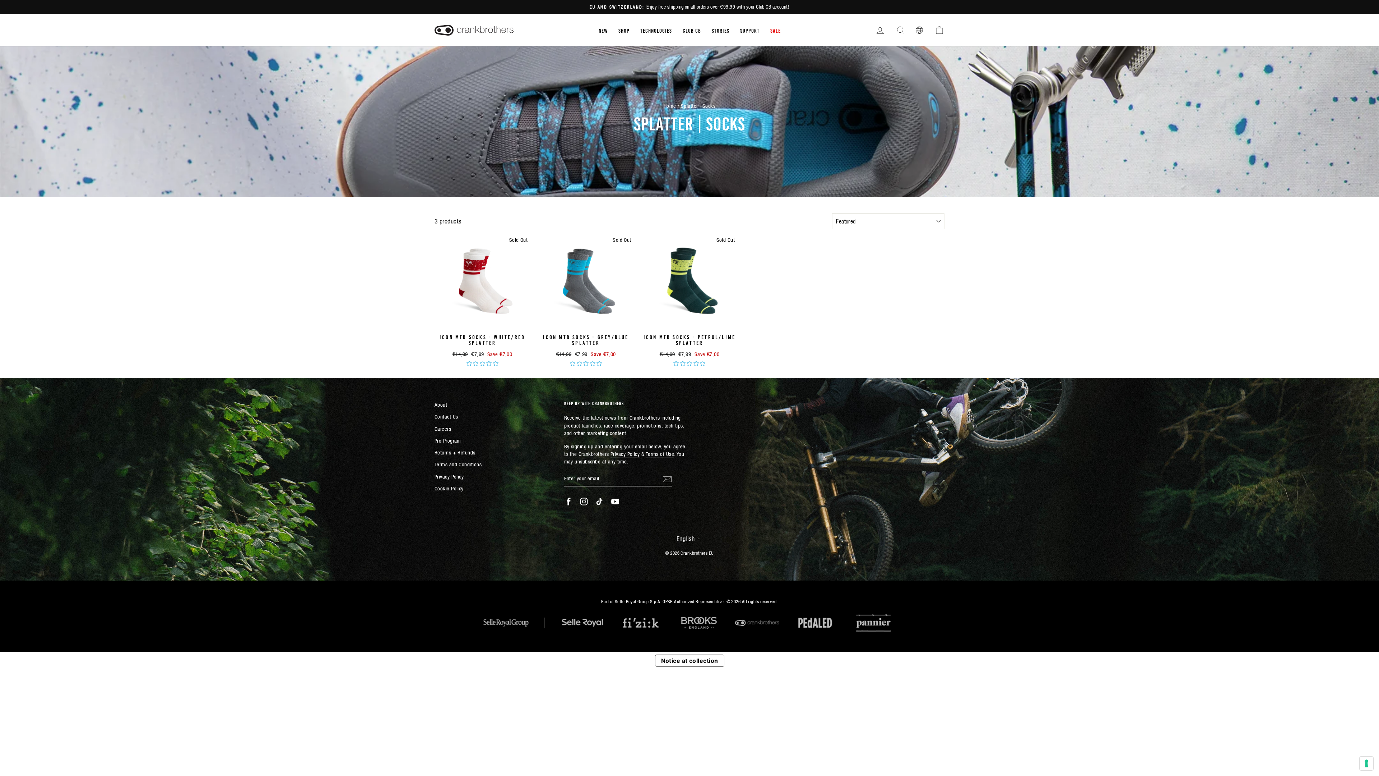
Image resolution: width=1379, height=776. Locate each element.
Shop (624, 30)
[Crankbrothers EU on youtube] (615, 501)
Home (670, 106)
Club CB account (772, 7)
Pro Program (448, 441)
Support (750, 30)
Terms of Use (660, 454)
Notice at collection (689, 660)
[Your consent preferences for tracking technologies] (1366, 763)
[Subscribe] (667, 478)
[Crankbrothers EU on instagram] (584, 501)
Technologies (656, 30)
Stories (720, 30)
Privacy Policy (449, 477)
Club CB (692, 30)
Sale (775, 30)
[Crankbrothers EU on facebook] (568, 501)
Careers (443, 429)
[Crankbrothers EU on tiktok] (599, 501)
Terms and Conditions (458, 464)
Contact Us (446, 417)
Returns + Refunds (455, 452)
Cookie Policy (449, 488)
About (441, 405)
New (603, 30)
